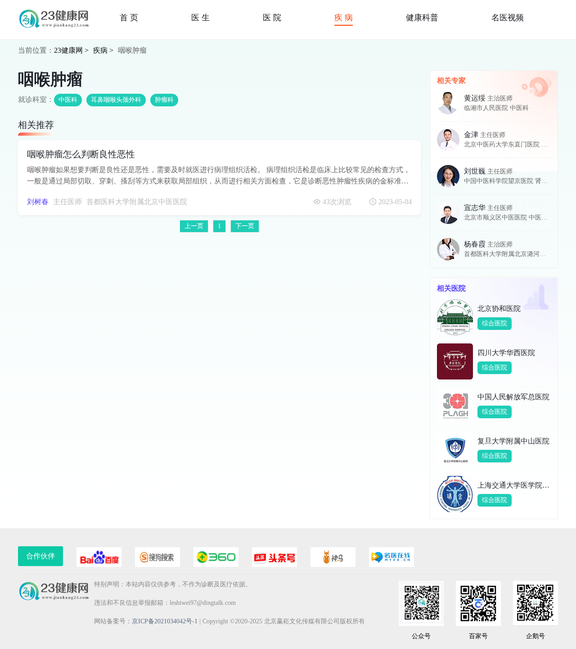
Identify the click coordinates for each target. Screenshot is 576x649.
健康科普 (422, 17)
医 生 (200, 17)
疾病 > (103, 50)
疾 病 (343, 17)
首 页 (129, 17)
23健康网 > (71, 50)
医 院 (272, 17)
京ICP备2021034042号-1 (165, 621)
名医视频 (507, 17)
